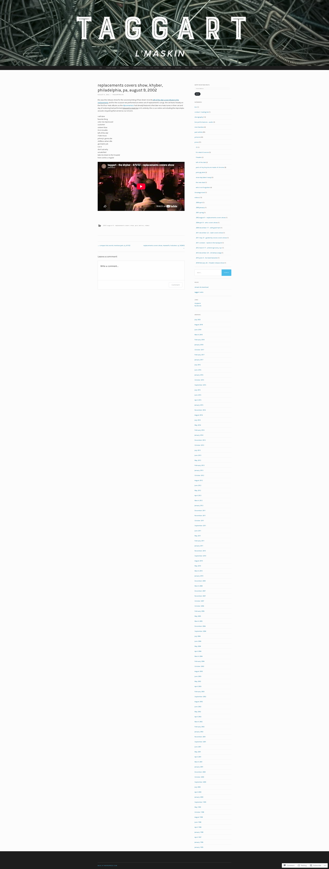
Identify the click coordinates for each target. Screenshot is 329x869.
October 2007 (199, 601)
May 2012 (198, 490)
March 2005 (198, 621)
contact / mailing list (214, 68)
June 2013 (198, 455)
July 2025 (197, 320)
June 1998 (198, 822)
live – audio (154, 68)
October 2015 (199, 380)
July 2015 (197, 390)
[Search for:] (213, 272)
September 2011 (200, 525)
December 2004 (200, 626)
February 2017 (199, 355)
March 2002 (198, 722)
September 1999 (200, 802)
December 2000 (200, 772)
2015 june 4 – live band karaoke (206, 258)
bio (101, 68)
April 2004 (198, 651)
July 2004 (197, 636)
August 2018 (199, 325)
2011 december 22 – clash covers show (209, 233)
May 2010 (198, 566)
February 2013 (199, 465)
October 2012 (199, 475)
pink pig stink (200, 172)
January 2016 (199, 375)
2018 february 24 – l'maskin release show (210, 263)
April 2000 (198, 792)
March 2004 (198, 656)
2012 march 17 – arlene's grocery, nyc (209, 248)
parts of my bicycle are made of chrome (210, 167)
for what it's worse (202, 152)
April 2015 (198, 400)
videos (147, 225)
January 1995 (199, 847)
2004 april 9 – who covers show (206, 222)
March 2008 (198, 586)
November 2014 (200, 410)
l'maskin (198, 157)
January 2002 (199, 732)
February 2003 (199, 691)
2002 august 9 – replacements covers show (210, 217)
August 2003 (199, 671)
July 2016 (197, 365)
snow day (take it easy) (203, 177)
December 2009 (200, 581)
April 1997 (198, 837)
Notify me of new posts (202, 85)
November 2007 (200, 596)
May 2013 (198, 460)
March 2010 (198, 571)
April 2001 (198, 757)
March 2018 (198, 335)
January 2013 (199, 470)
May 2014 (198, 425)
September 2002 (200, 696)
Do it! (197, 94)
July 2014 (197, 420)
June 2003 (198, 676)
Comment (176, 285)
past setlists (197, 68)
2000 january (200, 207)
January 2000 (199, 797)
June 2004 (198, 641)
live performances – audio (204, 122)
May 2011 (198, 536)
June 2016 (198, 370)
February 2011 (199, 541)
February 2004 (199, 661)
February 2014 (199, 430)
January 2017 (199, 360)
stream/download (139, 68)
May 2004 (198, 646)
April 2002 (198, 717)
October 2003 (199, 666)
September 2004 (200, 631)
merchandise (199, 127)
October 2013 (199, 445)
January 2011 (199, 546)
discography (124, 68)
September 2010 (200, 556)
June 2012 (198, 485)
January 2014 (199, 435)
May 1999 (198, 807)
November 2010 (200, 551)
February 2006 (199, 611)
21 (196, 147)
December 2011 (200, 510)
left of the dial (201, 162)
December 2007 (200, 591)
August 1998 (199, 817)
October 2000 (199, 777)
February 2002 (199, 727)
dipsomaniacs (128, 105)
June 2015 (198, 395)
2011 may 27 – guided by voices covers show (211, 238)
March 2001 (198, 762)
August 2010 (199, 561)
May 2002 (198, 712)
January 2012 (199, 505)
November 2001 (200, 737)
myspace (198, 303)
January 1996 (199, 842)
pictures (178, 68)
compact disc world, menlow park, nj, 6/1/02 (114, 245)
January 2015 (199, 405)
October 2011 (199, 520)
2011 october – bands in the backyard (209, 243)
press (187, 68)
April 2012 (198, 495)
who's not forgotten (203, 187)
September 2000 (200, 782)
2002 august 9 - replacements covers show (118, 225)
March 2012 (198, 500)
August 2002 (199, 702)
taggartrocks (118, 94)
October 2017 (199, 350)
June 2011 (198, 531)
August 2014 (199, 415)
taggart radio (199, 292)
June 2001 (198, 747)
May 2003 (198, 681)
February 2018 (199, 340)
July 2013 (197, 450)
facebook (198, 306)
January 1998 (199, 832)
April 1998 (198, 827)
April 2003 (198, 686)
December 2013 (200, 440)
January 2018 (199, 345)
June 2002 (198, 707)
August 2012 (199, 480)
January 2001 (199, 767)
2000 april (199, 202)
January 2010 (199, 576)
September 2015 (200, 385)
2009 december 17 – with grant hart (208, 228)
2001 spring (200, 212)
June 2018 (198, 330)
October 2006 (199, 606)
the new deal (200, 182)
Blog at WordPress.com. (108, 865)
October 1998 (199, 812)
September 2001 (200, 742)
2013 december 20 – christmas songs (208, 253)
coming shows (111, 68)
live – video (167, 68)
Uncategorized (200, 192)
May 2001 (198, 752)
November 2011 (200, 515)
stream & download (201, 287)
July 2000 (197, 787)
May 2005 (198, 616)
